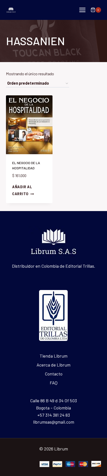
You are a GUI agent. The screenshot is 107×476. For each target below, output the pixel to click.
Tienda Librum (53, 356)
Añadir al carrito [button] (22, 190)
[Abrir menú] (82, 10)
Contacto (53, 373)
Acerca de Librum (53, 364)
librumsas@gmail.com (53, 422)
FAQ (53, 382)
